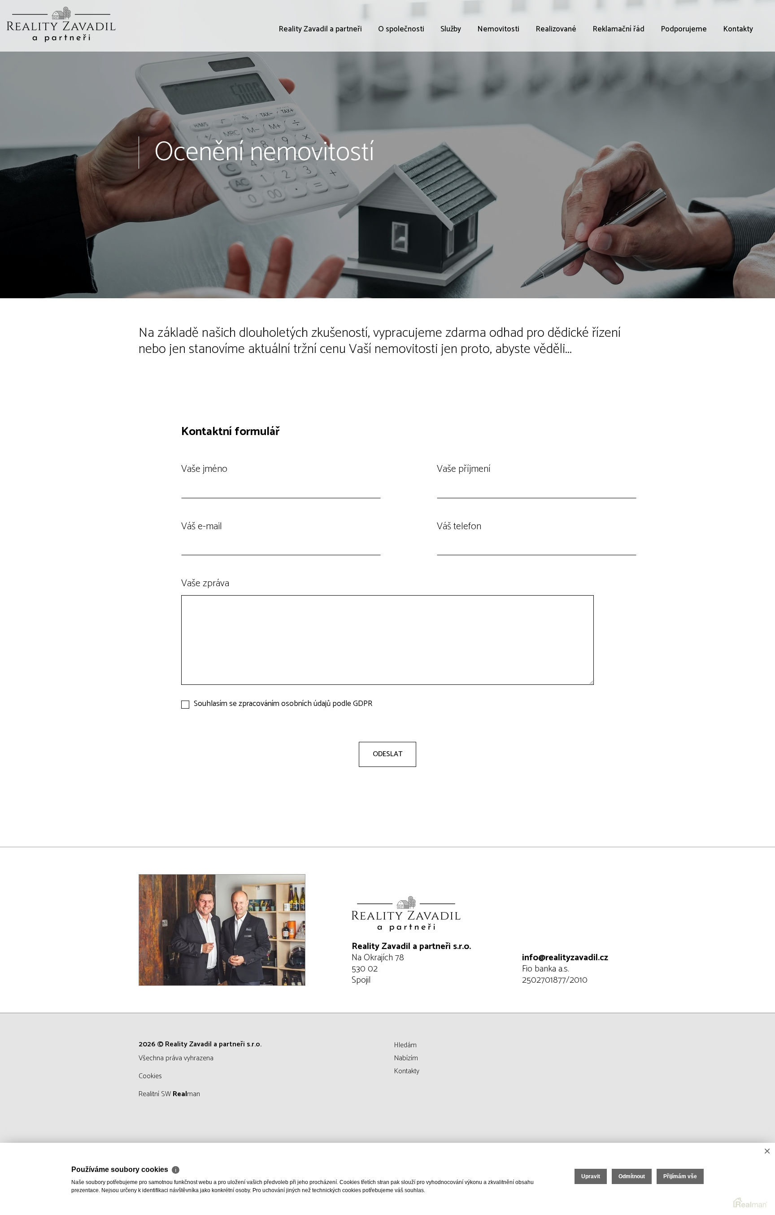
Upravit (590, 1176)
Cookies (150, 1076)
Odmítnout (631, 1176)
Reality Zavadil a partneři (320, 80)
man (186, 1094)
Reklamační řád (618, 80)
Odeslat (387, 754)
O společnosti (401, 80)
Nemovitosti (498, 80)
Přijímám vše (680, 1176)
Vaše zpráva (205, 583)
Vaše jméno (204, 469)
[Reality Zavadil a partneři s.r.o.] (74, 26)
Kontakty (738, 80)
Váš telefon (459, 526)
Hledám (405, 1045)
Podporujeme (684, 80)
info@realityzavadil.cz (565, 957)
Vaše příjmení (464, 469)
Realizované (556, 80)
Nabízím (406, 1058)
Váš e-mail (201, 526)
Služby (450, 80)
